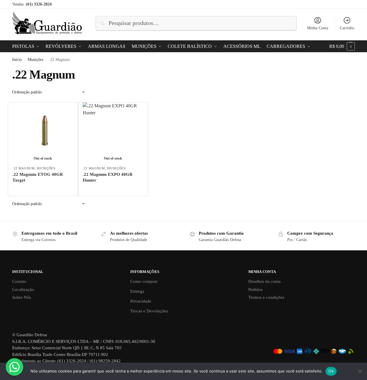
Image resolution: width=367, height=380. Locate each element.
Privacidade (140, 301)
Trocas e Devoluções (149, 311)
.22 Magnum (23, 168)
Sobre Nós (21, 297)
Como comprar (144, 281)
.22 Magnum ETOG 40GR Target (37, 177)
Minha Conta (317, 28)
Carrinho (347, 28)
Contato (19, 281)
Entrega (137, 291)
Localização (23, 289)
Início (17, 59)
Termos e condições (266, 297)
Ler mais (42, 190)
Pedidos (255, 289)
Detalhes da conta (264, 281)
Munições (35, 59)
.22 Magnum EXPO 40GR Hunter (108, 177)
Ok (331, 371)
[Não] (360, 371)
